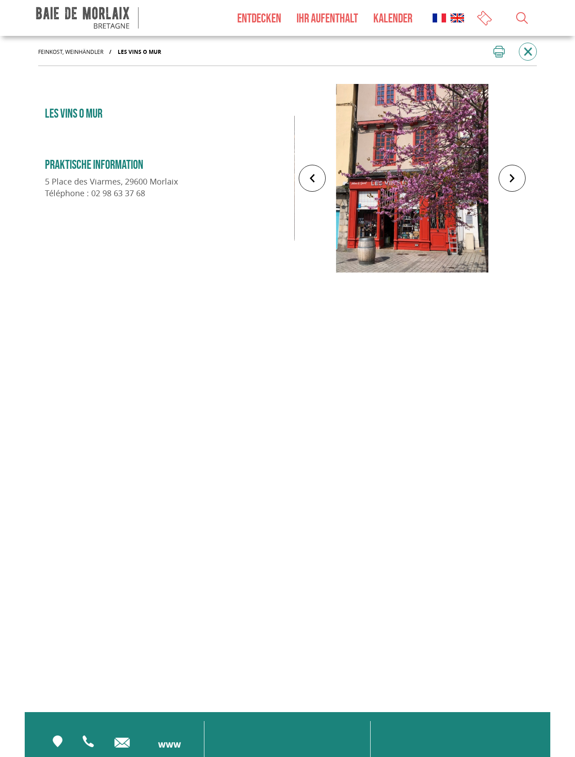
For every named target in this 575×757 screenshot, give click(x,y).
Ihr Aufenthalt (327, 18)
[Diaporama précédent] (312, 178)
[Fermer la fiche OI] (528, 52)
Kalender (392, 18)
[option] (412, 178)
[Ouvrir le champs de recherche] (522, 18)
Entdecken (259, 18)
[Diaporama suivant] (512, 178)
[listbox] (412, 178)
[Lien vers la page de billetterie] (485, 17)
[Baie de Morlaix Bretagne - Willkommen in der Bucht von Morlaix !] (87, 18)
